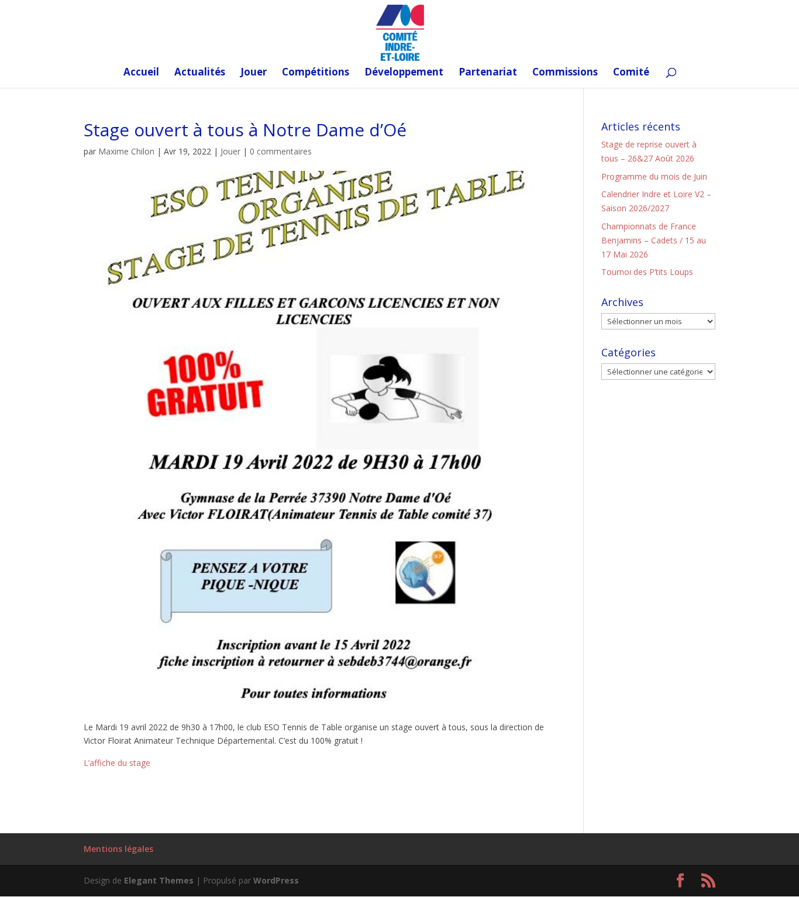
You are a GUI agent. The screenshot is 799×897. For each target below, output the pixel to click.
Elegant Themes (159, 880)
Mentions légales (118, 848)
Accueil (141, 73)
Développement (403, 73)
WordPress (276, 880)
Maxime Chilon (126, 151)
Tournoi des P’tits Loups (647, 271)
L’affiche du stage (117, 762)
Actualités (199, 73)
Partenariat (488, 73)
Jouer (253, 73)
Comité (631, 73)
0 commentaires (281, 151)
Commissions (565, 73)
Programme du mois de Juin (654, 176)
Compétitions (315, 73)
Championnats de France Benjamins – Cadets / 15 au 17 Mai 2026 (653, 240)
